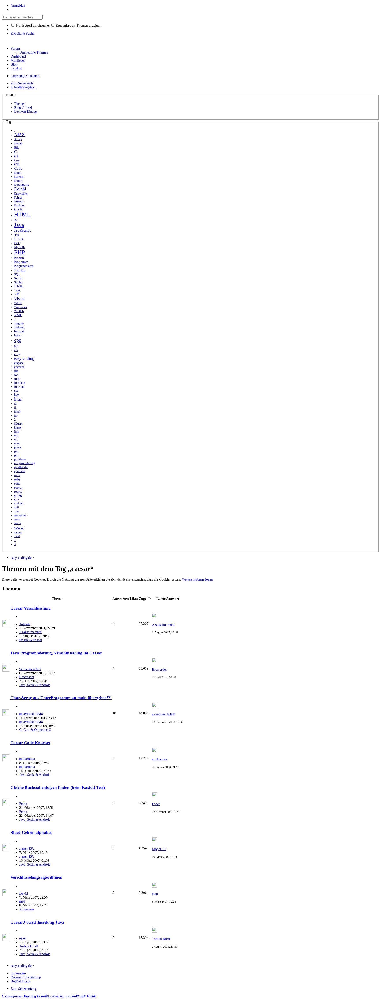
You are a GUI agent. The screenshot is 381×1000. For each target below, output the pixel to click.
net (16, 435)
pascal (18, 447)
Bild (16, 147)
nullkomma (27, 759)
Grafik (18, 209)
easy (17, 354)
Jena (16, 234)
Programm (21, 262)
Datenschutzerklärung (26, 977)
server (18, 487)
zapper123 (26, 848)
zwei (17, 536)
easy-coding (24, 358)
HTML (22, 214)
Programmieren (24, 266)
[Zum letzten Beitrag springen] (154, 617)
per (16, 451)
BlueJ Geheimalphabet (31, 832)
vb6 (16, 507)
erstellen (19, 367)
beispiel (19, 331)
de (16, 345)
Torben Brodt (28, 946)
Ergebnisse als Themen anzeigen (78, 25)
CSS (17, 164)
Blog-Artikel (23, 107)
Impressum (18, 973)
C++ (17, 160)
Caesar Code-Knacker (30, 742)
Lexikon (16, 68)
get (16, 390)
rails (17, 475)
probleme (20, 459)
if (15, 407)
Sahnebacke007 (30, 669)
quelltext (19, 471)
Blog (14, 64)
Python (19, 270)
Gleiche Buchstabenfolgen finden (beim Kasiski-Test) (57, 787)
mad (22, 901)
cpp (17, 340)
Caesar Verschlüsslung (30, 608)
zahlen (18, 532)
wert (17, 519)
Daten (18, 180)
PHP (19, 252)
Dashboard (18, 56)
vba (16, 511)
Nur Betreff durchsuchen (32, 25)
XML (18, 315)
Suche (18, 282)
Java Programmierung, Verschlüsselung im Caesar (56, 653)
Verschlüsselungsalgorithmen (36, 877)
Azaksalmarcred (30, 632)
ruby (17, 479)
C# (16, 156)
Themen (20, 103)
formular (19, 382)
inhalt (17, 411)
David (23, 893)
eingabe (19, 363)
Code (18, 168)
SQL (17, 274)
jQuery (18, 423)
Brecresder (26, 677)
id (15, 403)
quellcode (21, 467)
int (15, 415)
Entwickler (21, 193)
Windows (20, 307)
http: (18, 399)
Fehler (18, 197)
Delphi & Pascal (30, 640)
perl (16, 455)
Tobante (24, 624)
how (16, 394)
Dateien (19, 176)
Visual (19, 298)
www (18, 527)
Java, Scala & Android (34, 685)
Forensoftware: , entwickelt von (49, 996)
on (15, 439)
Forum (15, 48)
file (16, 371)
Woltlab (19, 311)
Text (17, 290)
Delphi (20, 189)
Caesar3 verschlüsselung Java (37, 922)
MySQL (19, 247)
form (17, 378)
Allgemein (26, 909)
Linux (18, 239)
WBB (18, 303)
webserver (20, 515)
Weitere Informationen (197, 579)
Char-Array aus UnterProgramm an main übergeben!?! (61, 697)
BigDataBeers (20, 981)
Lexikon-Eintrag (25, 111)
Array (18, 139)
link (16, 431)
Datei (17, 172)
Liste (17, 243)
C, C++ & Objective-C (35, 730)
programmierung (24, 463)
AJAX (19, 134)
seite (17, 483)
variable (19, 503)
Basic (18, 143)
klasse (17, 427)
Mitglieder (18, 60)
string (18, 495)
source (18, 491)
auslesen (19, 327)
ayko (22, 938)
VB (16, 294)
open (17, 443)
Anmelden (18, 5)
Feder (23, 803)
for (16, 374)
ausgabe (19, 323)
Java (19, 225)
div (16, 350)
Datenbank (21, 184)
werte (17, 523)
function (19, 386)
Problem (19, 258)
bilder (17, 335)
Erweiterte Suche (22, 33)
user (16, 499)
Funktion (19, 205)
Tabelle (18, 286)
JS (15, 220)
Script (18, 278)
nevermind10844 (31, 714)
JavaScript (22, 230)
